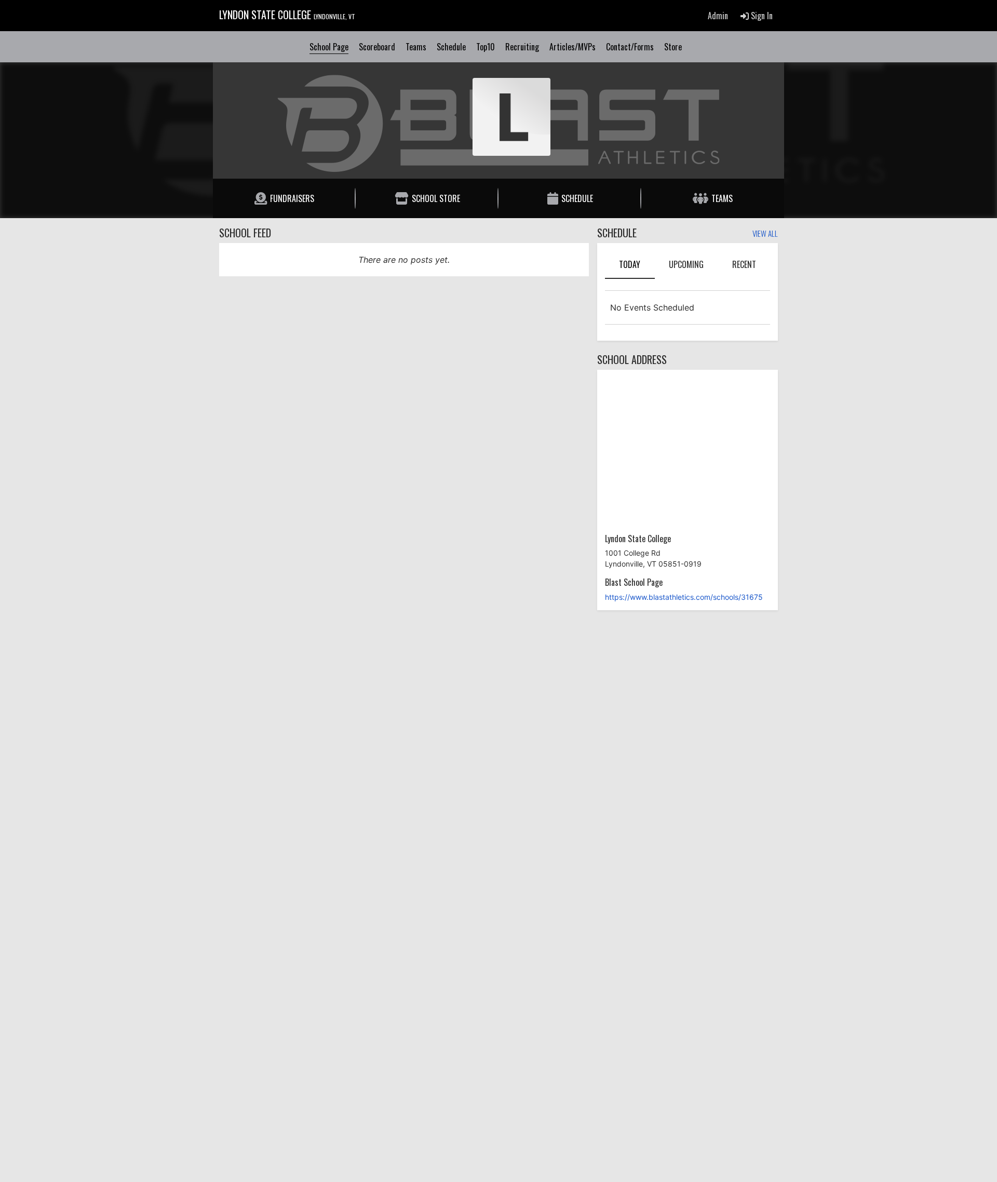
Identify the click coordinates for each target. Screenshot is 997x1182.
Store (673, 47)
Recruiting (522, 47)
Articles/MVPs (572, 47)
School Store (436, 198)
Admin (718, 15)
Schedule (451, 47)
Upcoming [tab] (686, 264)
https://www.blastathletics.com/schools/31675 (684, 597)
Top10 (485, 47)
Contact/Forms (630, 47)
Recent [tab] (744, 264)
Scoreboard (377, 47)
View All (765, 234)
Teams (416, 47)
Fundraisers (292, 198)
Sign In (761, 15)
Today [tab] (629, 264)
